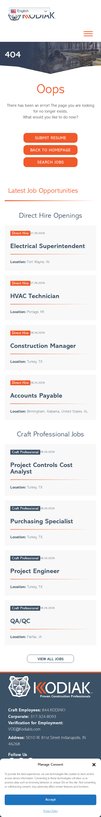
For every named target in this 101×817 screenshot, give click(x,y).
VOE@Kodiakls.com (24, 729)
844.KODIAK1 (54, 710)
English (22, 11)
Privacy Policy (50, 811)
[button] (94, 764)
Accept (50, 800)
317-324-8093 (43, 716)
